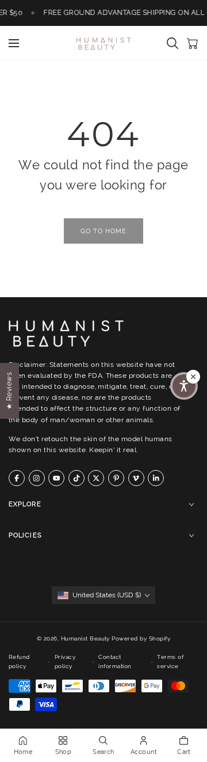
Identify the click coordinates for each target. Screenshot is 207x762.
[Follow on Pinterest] (116, 478)
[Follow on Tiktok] (76, 478)
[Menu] (14, 43)
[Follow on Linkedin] (156, 478)
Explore (25, 504)
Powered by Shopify (141, 638)
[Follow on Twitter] (96, 478)
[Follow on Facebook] (17, 478)
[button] (184, 386)
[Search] (172, 43)
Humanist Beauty (85, 638)
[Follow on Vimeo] (136, 478)
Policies (25, 535)
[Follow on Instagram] (37, 478)
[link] (103, 231)
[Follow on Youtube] (56, 478)
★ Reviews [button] (9, 390)
